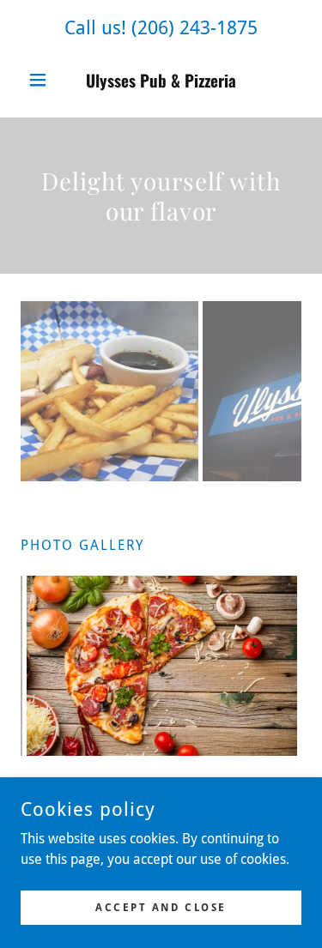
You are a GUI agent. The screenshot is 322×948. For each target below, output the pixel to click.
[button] (42, 80)
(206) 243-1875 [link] (194, 28)
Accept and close (161, 907)
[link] (161, 80)
